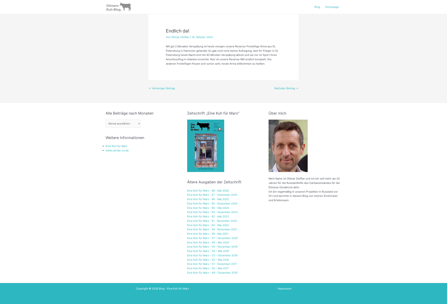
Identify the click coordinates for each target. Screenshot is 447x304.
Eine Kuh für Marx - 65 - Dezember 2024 (212, 203)
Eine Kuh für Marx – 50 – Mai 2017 (208, 268)
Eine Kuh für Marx (116, 146)
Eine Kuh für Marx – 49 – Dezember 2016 (212, 272)
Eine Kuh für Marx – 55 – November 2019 (212, 246)
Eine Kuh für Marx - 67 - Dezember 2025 (212, 194)
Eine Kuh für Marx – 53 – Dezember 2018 (212, 255)
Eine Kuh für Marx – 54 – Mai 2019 (208, 251)
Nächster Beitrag (286, 88)
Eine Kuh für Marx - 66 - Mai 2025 (208, 199)
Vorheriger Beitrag (162, 88)
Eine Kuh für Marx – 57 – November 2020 (212, 238)
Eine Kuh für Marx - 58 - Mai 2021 (207, 233)
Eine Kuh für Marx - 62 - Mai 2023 (208, 216)
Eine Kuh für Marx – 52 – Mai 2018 (208, 259)
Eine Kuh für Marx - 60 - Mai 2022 (208, 225)
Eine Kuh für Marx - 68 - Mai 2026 (208, 190)
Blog (317, 7)
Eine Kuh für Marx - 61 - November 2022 (212, 220)
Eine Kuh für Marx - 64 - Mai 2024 (208, 208)
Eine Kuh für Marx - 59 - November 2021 (212, 229)
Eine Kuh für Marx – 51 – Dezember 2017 (212, 264)
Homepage (332, 7)
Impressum (285, 288)
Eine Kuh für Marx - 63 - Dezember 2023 (212, 212)
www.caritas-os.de (117, 150)
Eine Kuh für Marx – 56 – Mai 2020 (208, 242)
